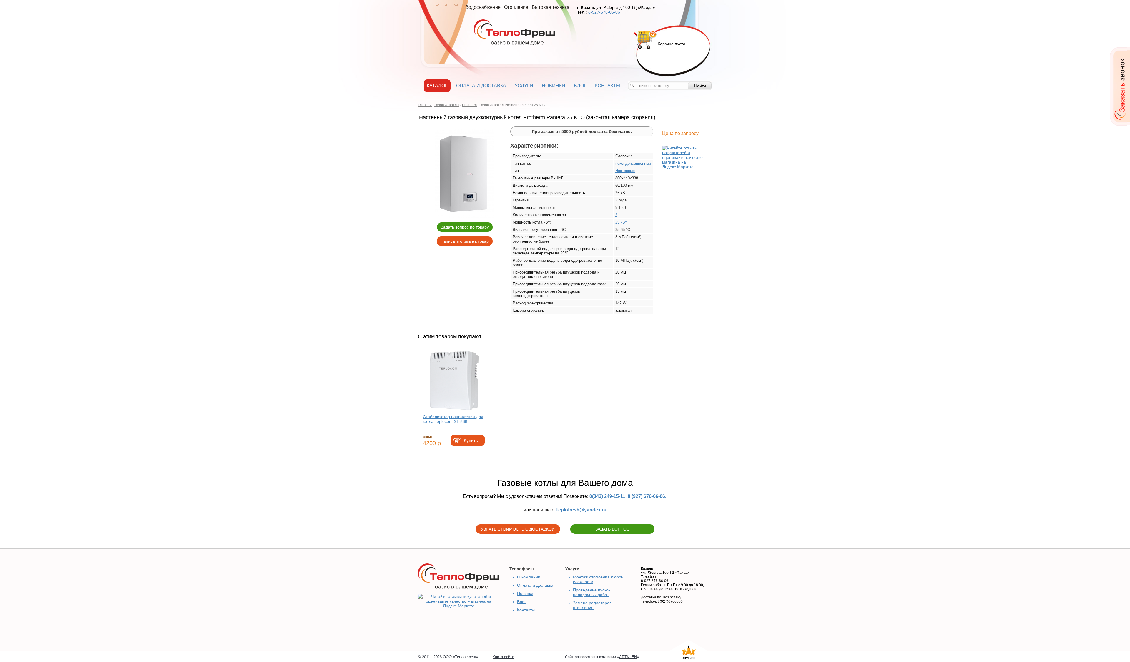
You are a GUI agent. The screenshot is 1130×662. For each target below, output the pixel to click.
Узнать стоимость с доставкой (518, 529)
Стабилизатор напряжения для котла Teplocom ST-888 (453, 419)
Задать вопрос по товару (465, 227)
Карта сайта (503, 657)
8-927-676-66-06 (604, 12)
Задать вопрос (612, 529)
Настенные (625, 171)
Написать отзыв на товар (465, 241)
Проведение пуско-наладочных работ (591, 592)
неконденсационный (633, 163)
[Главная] (437, 5)
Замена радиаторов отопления (592, 605)
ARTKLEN (628, 657)
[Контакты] (456, 5)
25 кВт (621, 222)
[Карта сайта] (446, 5)
